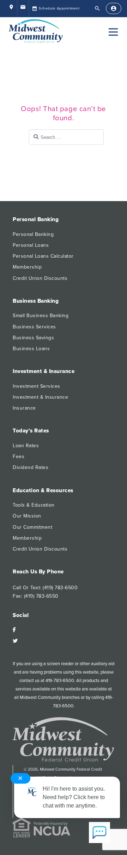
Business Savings (33, 338)
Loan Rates (26, 446)
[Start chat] (99, 833)
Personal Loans (31, 245)
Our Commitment (32, 527)
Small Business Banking (40, 316)
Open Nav (113, 32)
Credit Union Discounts (40, 278)
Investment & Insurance (40, 397)
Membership (27, 267)
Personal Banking (33, 234)
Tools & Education (34, 505)
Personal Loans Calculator (43, 256)
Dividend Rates (30, 467)
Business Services (34, 327)
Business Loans (31, 349)
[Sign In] (113, 8)
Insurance (24, 408)
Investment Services (36, 386)
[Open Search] (97, 8)
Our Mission (27, 516)
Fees (18, 456)
